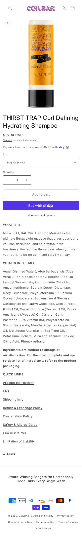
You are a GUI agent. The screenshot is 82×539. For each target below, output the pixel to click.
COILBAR (24, 515)
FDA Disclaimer (14, 433)
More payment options (41, 215)
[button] (10, 8)
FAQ (6, 391)
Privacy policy (65, 515)
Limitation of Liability (19, 441)
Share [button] (11, 453)
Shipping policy (45, 522)
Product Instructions (18, 383)
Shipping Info (13, 399)
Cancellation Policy (17, 416)
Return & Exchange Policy (22, 408)
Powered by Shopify (42, 515)
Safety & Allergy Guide (20, 424)
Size (6, 154)
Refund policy (43, 528)
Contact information (20, 522)
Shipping (7, 140)
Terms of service (68, 522)
